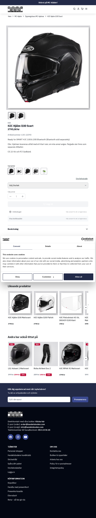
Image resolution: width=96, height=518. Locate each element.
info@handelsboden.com (32, 427)
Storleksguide (82, 178)
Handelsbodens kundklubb (19, 455)
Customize (46, 277)
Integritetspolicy (57, 468)
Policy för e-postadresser (60, 463)
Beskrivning (13, 229)
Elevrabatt (12, 495)
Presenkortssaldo (15, 491)
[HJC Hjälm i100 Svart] (11, 171)
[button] (10, 307)
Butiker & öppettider (58, 455)
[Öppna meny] (86, 9)
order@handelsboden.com (33, 424)
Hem (9, 16)
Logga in (11, 472)
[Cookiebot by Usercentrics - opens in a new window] (83, 239)
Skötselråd (12, 459)
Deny (17, 277)
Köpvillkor (12, 483)
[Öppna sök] (74, 9)
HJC (9, 123)
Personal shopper (15, 451)
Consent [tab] (16, 246)
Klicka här (40, 421)
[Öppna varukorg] (82, 9)
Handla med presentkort (18, 487)
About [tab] (79, 246)
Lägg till (49, 204)
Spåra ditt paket (15, 463)
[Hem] (15, 9)
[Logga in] (78, 9)
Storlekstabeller (15, 468)
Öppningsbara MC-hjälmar (34, 16)
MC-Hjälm (18, 16)
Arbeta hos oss (56, 459)
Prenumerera (80, 399)
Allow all (78, 277)
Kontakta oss (55, 451)
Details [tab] (48, 246)
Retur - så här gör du (16, 500)
